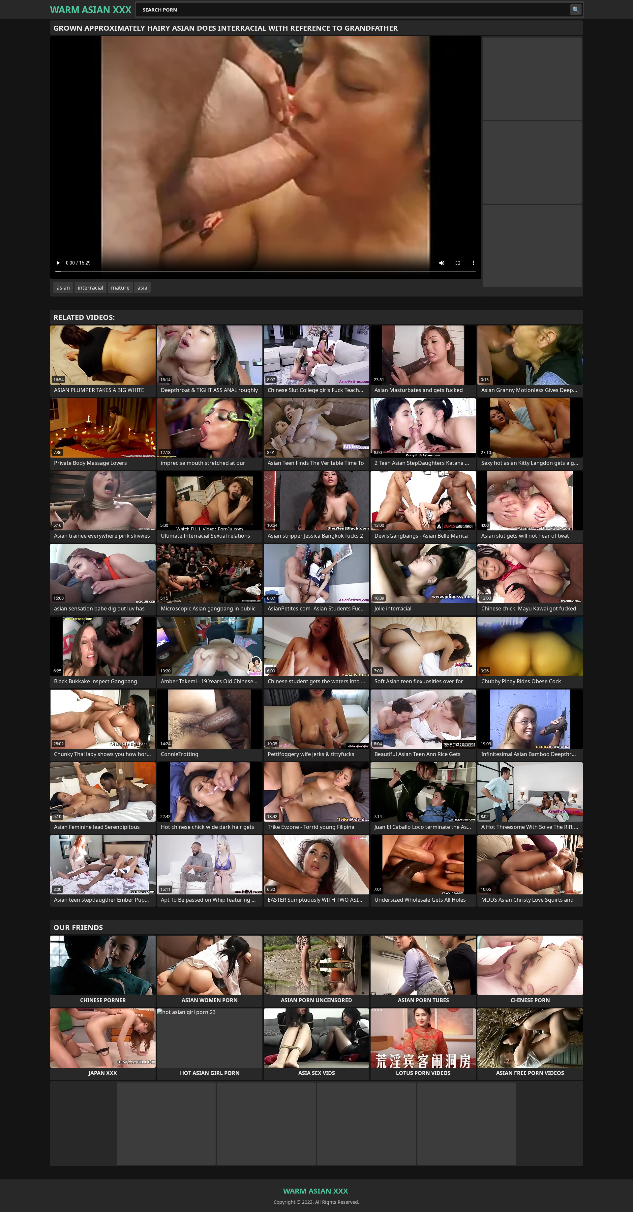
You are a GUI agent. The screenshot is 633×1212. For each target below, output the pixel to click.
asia (142, 287)
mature (120, 287)
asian (63, 287)
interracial (90, 287)
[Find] (576, 9)
